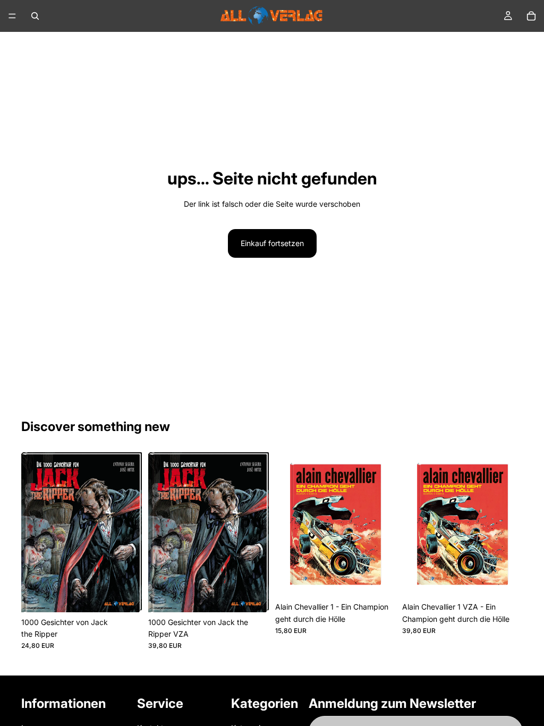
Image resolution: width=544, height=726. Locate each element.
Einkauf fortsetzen (272, 243)
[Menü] (12, 16)
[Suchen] (35, 16)
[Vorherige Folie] (33, 532)
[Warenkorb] (531, 16)
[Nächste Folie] (130, 532)
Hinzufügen (134, 595)
